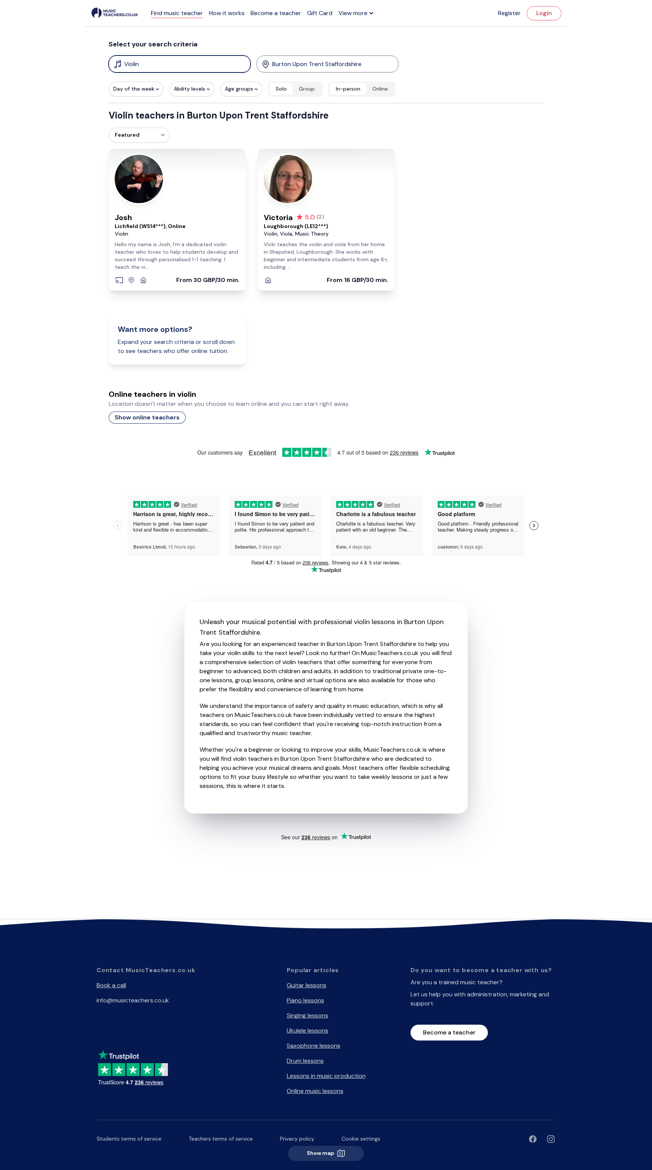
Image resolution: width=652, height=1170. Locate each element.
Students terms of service (129, 1138)
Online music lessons (315, 1091)
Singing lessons (307, 1015)
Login (544, 13)
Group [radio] (307, 88)
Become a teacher (276, 13)
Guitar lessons (306, 985)
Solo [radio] (281, 88)
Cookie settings (360, 1138)
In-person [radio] (348, 88)
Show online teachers (147, 417)
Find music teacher (177, 13)
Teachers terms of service (221, 1138)
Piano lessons (305, 1000)
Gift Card (319, 13)
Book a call (111, 985)
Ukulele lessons (307, 1030)
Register (509, 13)
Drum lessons (305, 1061)
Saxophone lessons (313, 1046)
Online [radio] (380, 88)
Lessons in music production (326, 1076)
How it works (226, 13)
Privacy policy (297, 1138)
